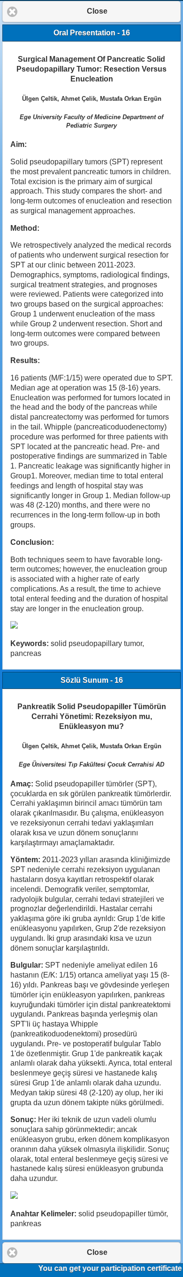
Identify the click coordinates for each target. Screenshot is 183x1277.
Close (97, 11)
